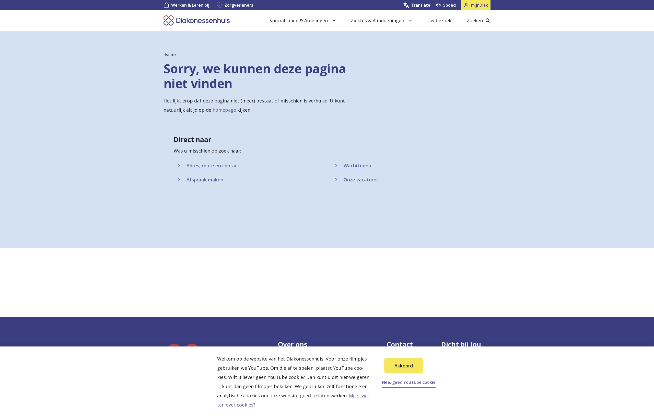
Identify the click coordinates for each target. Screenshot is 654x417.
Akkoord (403, 366)
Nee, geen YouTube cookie (409, 382)
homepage (224, 110)
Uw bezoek (439, 20)
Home (169, 54)
